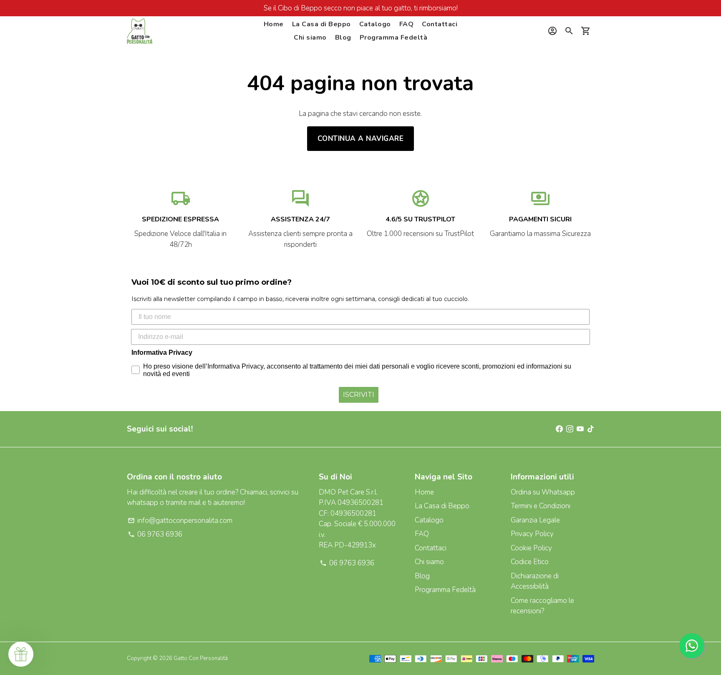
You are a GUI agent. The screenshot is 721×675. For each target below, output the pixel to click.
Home (274, 24)
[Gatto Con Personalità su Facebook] (559, 429)
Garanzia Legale (535, 520)
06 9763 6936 (155, 534)
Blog (343, 37)
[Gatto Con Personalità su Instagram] (569, 429)
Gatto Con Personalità (201, 658)
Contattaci (439, 24)
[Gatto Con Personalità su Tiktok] (590, 429)
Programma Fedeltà (394, 37)
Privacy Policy (532, 534)
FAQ (406, 24)
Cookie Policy (531, 548)
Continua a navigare (361, 138)
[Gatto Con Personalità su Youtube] (580, 429)
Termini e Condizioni (540, 506)
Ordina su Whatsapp (543, 492)
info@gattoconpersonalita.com (180, 520)
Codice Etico (530, 562)
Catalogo (375, 24)
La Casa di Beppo (321, 24)
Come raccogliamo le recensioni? (542, 606)
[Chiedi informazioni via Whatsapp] (691, 645)
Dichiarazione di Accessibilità (535, 581)
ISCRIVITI (358, 395)
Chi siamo (310, 37)
